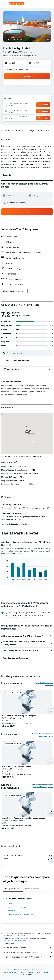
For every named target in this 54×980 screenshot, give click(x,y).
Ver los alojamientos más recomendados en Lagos (42, 785)
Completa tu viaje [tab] (13, 889)
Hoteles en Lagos (13, 911)
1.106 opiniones (25, 52)
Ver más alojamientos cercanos (44, 684)
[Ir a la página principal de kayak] (16, 3)
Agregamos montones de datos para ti (20, 952)
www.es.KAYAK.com (13, 970)
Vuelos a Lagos (12, 904)
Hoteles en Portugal (10, 972)
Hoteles (26, 970)
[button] (4, 4)
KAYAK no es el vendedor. (15, 947)
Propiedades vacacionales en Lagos (20, 914)
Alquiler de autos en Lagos (17, 907)
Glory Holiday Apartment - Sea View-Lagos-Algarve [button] (23, 818)
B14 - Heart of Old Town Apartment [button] (16, 766)
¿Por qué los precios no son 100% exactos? (23, 957)
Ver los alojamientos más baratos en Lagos (42, 735)
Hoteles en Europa (38, 970)
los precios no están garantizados (15, 940)
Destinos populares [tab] (33, 889)
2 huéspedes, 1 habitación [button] (17, 69)
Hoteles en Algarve (26, 972)
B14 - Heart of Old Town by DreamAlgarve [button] (19, 715)
